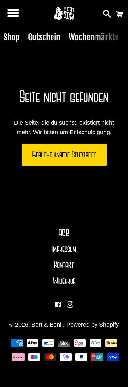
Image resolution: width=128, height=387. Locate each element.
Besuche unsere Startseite (64, 154)
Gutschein (44, 37)
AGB (64, 232)
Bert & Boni (47, 324)
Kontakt (64, 265)
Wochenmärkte (94, 37)
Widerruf (64, 281)
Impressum (64, 249)
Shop (11, 37)
